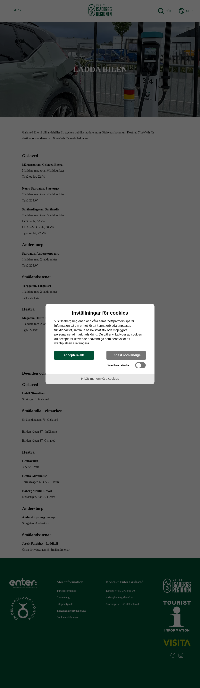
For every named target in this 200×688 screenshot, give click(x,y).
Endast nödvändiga (126, 355)
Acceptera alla (74, 355)
